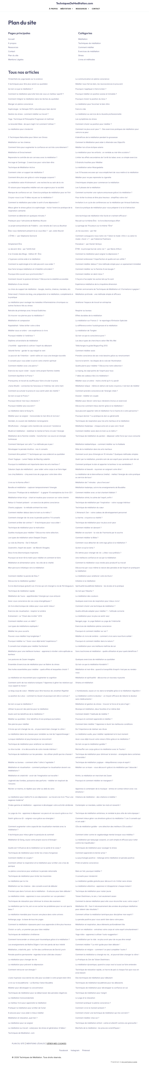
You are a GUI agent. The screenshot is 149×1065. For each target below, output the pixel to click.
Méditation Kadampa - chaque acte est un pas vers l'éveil (99, 426)
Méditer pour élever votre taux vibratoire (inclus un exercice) (101, 401)
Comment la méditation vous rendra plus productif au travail (100, 563)
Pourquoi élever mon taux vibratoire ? (24, 401)
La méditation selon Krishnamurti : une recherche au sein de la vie (36, 182)
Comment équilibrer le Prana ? (21, 376)
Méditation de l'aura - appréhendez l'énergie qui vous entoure (34, 596)
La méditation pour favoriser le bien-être (92, 104)
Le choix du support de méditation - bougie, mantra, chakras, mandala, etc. (39, 289)
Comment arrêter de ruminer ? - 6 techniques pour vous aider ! (34, 523)
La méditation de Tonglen (86, 330)
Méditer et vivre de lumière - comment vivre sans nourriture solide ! (103, 636)
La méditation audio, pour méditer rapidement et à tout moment (101, 734)
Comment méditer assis (85, 351)
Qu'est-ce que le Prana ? (18, 396)
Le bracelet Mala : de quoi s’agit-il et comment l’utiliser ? (31, 124)
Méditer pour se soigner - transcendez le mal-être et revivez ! (34, 416)
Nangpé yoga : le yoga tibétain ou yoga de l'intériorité (97, 621)
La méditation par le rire (18, 881)
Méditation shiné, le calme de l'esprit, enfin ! (93, 497)
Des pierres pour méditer (18, 724)
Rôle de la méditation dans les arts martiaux (93, 449)
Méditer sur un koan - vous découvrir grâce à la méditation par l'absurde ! (106, 767)
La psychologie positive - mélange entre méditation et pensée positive (104, 858)
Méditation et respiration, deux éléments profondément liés (100, 924)
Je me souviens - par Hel (85, 231)
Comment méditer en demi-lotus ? (89, 274)
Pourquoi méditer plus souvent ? (21, 406)
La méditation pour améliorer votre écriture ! (94, 576)
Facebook (63, 1050)
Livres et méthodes (86, 59)
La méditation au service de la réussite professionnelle (98, 114)
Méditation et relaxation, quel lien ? (22, 1018)
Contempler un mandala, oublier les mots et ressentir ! (98, 805)
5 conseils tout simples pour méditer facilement (28, 646)
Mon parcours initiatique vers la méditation (26, 568)
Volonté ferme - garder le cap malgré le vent (26, 351)
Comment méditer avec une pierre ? (23, 366)
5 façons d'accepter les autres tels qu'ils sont (94, 279)
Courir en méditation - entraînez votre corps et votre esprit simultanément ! (106, 929)
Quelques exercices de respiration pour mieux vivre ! (97, 601)
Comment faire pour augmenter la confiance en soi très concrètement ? (38, 147)
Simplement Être (15, 244)
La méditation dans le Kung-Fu (21, 411)
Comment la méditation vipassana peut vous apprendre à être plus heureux (39, 924)
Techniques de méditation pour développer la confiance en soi (101, 988)
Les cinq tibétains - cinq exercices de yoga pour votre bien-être (35, 474)
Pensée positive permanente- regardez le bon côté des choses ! (35, 954)
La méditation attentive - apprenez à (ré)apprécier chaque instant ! (103, 886)
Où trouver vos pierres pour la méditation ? (26, 315)
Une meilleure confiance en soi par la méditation (95, 558)
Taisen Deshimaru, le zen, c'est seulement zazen (95, 896)
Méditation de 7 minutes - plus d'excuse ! (92, 482)
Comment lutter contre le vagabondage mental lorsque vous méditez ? (104, 835)
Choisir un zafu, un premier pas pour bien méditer (29, 929)
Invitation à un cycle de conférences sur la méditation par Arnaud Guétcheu (107, 202)
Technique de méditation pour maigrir (91, 993)
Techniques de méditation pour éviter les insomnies (29, 876)
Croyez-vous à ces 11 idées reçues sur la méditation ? (30, 197)
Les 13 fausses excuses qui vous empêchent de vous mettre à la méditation (107, 172)
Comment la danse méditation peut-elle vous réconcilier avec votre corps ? (107, 901)
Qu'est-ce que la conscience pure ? (90, 336)
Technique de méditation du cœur (89, 507)
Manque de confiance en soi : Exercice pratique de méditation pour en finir (39, 192)
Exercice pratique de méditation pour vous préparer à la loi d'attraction (105, 207)
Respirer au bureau (83, 310)
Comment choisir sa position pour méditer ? (93, 124)
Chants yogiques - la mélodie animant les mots (27, 507)
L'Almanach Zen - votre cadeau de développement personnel (101, 512)
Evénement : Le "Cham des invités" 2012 (25, 616)
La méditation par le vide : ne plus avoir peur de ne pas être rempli (103, 939)
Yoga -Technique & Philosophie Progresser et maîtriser (31, 119)
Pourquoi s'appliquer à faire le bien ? (90, 89)
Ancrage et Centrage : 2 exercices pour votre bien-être (31, 162)
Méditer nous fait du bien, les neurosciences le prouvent (99, 84)
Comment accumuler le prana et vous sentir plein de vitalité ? (33, 391)
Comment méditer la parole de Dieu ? (23, 576)
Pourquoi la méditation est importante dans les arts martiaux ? (34, 464)
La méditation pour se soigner (20, 1023)
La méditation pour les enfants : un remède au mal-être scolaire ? (102, 152)
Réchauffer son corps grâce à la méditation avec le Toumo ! (100, 749)
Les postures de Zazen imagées (21, 659)
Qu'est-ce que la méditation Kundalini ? (91, 664)
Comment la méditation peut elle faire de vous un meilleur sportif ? (36, 94)
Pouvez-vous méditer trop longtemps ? (24, 636)
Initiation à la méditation (85, 581)
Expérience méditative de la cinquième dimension (96, 284)
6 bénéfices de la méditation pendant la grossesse (96, 137)
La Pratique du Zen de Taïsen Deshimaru (92, 959)
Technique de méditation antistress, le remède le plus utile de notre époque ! (107, 813)
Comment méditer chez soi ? (87, 1018)
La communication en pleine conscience (92, 79)
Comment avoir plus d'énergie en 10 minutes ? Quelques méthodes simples (106, 454)
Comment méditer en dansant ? (88, 528)
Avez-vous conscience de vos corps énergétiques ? (30, 601)
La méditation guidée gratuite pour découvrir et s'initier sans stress (103, 881)
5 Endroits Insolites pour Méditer (89, 162)
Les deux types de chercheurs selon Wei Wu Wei (95, 341)
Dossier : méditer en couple (86, 396)
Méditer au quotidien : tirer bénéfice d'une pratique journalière (34, 719)
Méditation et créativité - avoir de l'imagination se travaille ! (33, 775)
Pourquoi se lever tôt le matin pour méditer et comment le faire (34, 558)
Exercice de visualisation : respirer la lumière (27, 611)
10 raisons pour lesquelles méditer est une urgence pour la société (36, 187)
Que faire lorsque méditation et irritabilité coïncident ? (31, 269)
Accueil (11, 39)
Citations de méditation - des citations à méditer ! (96, 797)
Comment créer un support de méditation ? (26, 172)
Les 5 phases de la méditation (87, 187)
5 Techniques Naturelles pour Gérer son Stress (27, 137)
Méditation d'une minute (18, 284)
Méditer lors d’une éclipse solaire (89, 147)
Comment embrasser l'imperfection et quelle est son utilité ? (100, 259)
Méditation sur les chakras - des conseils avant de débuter (32, 886)
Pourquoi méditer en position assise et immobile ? (96, 94)
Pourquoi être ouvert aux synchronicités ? (25, 274)
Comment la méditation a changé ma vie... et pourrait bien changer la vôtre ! (107, 954)
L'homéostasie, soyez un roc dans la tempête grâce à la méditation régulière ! (107, 691)
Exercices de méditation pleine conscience (93, 626)
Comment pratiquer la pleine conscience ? (93, 1003)
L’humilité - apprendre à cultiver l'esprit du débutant (30, 346)
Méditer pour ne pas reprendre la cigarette (93, 177)
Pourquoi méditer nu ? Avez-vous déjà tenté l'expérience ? (32, 641)
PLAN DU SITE (18, 1043)
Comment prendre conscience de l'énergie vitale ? (96, 391)
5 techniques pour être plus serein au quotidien (28, 84)
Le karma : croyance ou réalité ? (88, 518)
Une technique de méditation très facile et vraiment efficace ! (101, 216)
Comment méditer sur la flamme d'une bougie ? (95, 269)
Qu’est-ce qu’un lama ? (85, 548)
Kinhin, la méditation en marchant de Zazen (93, 775)
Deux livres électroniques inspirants (23, 553)
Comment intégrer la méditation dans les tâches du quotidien (33, 99)
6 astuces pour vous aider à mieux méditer (26, 1013)
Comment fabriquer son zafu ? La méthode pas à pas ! (30, 444)
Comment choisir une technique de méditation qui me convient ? (102, 1013)
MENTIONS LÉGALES (35, 1043)
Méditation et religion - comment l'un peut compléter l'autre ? (101, 949)
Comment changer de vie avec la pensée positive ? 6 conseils (34, 518)
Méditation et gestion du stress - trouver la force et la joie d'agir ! (102, 704)
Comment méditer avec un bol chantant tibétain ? (96, 492)
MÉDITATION (65, 9)
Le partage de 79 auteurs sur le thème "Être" (94, 226)
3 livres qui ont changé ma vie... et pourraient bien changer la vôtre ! (36, 729)
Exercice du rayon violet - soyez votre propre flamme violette (34, 371)
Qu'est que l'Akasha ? (84, 591)
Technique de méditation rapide (21, 591)
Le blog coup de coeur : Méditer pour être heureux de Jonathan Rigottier (38, 691)
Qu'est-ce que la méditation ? (20, 89)
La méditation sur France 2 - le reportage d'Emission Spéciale (101, 320)
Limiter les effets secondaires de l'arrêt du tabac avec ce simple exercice (106, 157)
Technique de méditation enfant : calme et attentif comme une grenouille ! (106, 1023)
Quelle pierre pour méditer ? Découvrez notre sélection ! (99, 366)
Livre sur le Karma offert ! (19, 482)
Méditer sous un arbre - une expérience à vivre (28, 330)
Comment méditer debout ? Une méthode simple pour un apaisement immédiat (108, 264)
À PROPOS (53, 9)
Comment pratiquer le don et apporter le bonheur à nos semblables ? (104, 464)
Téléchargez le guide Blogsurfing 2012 (91, 346)
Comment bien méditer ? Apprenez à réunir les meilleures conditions (104, 724)
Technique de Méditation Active (21, 167)
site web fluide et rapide (129, 1062)
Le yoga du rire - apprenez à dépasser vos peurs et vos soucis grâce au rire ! (40, 813)
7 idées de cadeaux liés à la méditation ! (92, 376)
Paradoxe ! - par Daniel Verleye (88, 244)
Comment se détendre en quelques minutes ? (27, 216)
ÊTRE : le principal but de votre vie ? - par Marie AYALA (98, 249)
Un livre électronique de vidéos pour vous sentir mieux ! (31, 606)
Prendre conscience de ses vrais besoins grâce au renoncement (102, 356)
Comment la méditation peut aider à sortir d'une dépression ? (33, 202)
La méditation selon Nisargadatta (89, 167)
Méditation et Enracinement (19, 152)
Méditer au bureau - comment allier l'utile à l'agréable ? (31, 762)
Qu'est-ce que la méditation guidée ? (90, 744)
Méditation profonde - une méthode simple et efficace (98, 294)
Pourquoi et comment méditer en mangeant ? (94, 780)
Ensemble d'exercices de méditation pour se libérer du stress (33, 664)
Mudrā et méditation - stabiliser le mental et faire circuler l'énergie (36, 431)
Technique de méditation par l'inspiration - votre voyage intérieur (102, 502)
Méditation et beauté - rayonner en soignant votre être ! (98, 469)
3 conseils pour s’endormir (86, 876)
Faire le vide (80, 109)
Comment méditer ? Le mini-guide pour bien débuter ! (97, 944)
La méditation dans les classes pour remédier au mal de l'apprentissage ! (38, 734)
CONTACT (96, 9)
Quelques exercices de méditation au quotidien (95, 659)
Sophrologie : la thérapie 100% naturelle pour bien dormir (32, 109)
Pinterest (86, 1050)
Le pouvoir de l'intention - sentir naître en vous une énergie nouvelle (37, 356)
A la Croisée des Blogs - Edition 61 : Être (24, 254)
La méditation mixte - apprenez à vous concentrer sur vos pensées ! (36, 896)
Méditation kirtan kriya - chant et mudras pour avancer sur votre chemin (38, 497)
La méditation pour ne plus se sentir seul (92, 616)
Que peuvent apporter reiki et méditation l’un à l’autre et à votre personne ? (106, 411)
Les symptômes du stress (86, 119)
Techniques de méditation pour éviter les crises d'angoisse (33, 853)
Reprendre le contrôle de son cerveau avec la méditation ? (32, 157)
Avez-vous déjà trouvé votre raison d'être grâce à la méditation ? (102, 739)
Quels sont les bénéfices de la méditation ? (26, 714)
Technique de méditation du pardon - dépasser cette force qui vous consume (107, 436)
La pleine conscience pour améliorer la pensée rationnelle (32, 871)
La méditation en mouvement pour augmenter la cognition (32, 678)
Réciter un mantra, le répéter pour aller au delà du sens (31, 789)
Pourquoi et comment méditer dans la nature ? (94, 641)
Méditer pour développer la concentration (25, 988)
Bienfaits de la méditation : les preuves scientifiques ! (97, 1028)
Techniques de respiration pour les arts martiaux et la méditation (102, 421)
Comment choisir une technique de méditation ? (95, 606)
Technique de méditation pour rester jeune (93, 891)
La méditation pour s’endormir (20, 129)
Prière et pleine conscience (86, 863)
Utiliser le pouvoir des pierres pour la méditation (28, 709)
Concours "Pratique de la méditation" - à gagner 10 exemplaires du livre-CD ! (40, 492)
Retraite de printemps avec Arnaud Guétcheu (27, 310)
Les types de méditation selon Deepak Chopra (27, 538)
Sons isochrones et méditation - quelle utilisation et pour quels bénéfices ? (106, 651)
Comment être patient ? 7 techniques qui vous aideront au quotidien (36, 454)
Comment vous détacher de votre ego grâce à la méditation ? (101, 543)
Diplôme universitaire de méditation (23, 341)
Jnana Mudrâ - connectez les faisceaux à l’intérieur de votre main (36, 386)
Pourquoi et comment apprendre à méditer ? (93, 719)
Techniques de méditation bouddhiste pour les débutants (99, 983)
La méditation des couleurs (86, 596)
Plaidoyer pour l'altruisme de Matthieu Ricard (27, 221)
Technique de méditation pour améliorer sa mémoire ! (30, 744)
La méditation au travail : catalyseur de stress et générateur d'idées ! (37, 1028)
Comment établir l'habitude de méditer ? (92, 714)
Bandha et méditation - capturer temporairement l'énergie (32, 487)
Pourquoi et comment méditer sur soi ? (91, 631)
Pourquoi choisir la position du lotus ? (91, 99)
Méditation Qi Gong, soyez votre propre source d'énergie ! (32, 840)
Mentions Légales (15, 59)
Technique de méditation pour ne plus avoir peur (95, 523)
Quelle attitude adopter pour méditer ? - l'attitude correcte (99, 611)
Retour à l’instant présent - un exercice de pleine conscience (33, 502)
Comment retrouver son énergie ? (22, 970)
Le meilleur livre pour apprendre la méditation (27, 1003)
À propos (12, 43)
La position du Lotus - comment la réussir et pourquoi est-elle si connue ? (39, 696)
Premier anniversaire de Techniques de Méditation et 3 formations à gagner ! (107, 289)
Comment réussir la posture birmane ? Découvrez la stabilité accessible (38, 279)
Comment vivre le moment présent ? (90, 1008)
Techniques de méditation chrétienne (23, 934)
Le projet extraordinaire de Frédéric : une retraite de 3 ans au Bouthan (37, 226)
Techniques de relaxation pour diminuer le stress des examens (34, 901)
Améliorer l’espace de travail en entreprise (93, 302)
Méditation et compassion (19, 320)
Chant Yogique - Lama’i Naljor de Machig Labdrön (29, 459)
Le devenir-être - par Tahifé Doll (21, 249)
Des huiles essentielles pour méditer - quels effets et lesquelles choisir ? (38, 669)
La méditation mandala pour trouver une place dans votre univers (35, 914)
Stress (81, 55)
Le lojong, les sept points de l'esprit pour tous (94, 371)
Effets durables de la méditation (88, 315)
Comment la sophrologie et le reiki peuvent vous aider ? (31, 264)
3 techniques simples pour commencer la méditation (97, 182)
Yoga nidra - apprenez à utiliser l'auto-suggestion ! (96, 934)
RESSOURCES (81, 9)
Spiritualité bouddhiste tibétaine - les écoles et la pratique (99, 586)
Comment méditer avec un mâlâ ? (22, 621)
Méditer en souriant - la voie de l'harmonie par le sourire (99, 533)
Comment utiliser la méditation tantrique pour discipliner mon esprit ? (104, 914)
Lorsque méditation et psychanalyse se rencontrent (29, 739)
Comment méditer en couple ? (20, 858)
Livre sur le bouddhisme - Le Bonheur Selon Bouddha (30, 983)
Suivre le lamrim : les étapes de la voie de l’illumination (98, 361)
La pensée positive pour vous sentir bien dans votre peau (99, 919)
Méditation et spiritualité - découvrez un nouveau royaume (100, 678)
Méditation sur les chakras (19, 142)
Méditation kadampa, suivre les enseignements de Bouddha (100, 487)
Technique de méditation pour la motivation (26, 528)
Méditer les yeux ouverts (18, 631)
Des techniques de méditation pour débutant (94, 978)
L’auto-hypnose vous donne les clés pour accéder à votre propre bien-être (39, 978)
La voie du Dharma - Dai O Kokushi (22, 543)
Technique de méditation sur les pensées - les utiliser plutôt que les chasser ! (40, 754)
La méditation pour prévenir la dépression (25, 964)
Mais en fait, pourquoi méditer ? (88, 871)
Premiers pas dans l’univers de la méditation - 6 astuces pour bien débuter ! (39, 891)
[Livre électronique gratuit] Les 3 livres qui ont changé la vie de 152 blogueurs (41, 586)
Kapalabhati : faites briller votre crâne (24, 325)
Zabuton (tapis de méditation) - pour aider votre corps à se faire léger (37, 469)
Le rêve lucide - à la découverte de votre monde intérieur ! (32, 749)
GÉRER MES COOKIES (56, 1043)
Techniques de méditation (89, 43)
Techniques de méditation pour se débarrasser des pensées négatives (37, 993)
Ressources (13, 47)
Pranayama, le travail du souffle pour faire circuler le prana (33, 381)
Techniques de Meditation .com (21, 1033)
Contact (11, 51)
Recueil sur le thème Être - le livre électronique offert (97, 221)
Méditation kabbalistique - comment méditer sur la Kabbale (100, 444)
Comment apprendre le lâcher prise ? (91, 853)
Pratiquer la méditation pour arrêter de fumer (27, 1008)
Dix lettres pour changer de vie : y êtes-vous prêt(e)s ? (98, 553)
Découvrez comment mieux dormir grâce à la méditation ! (99, 406)
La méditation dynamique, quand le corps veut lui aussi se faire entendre (105, 964)
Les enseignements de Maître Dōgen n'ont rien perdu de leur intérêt (36, 944)
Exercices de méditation (88, 51)
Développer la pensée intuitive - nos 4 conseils (28, 449)
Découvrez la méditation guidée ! (22, 581)
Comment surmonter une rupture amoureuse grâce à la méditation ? (103, 192)
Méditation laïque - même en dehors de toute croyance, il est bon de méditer (107, 386)
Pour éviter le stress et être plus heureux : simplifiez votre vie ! (101, 197)
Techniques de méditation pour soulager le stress (96, 848)
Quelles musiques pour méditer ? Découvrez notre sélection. (33, 533)
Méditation (82, 39)
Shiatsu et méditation (84, 683)
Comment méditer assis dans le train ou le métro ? (96, 431)
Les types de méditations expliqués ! (23, 626)
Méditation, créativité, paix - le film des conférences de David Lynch (37, 949)
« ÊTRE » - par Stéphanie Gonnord (22, 236)
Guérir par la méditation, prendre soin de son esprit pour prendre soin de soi (107, 459)
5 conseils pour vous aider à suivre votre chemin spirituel (32, 361)
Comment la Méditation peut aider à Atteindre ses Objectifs (100, 142)
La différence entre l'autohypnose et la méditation (96, 325)
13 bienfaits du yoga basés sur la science (25, 79)
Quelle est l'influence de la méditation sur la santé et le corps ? (34, 848)
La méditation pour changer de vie (22, 959)
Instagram (75, 1050)
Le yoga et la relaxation (85, 998)
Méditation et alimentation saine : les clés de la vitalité (31, 563)
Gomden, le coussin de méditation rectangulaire (28, 421)
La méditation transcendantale (21, 998)
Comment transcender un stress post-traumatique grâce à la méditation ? (39, 939)
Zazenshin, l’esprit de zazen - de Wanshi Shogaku (29, 548)
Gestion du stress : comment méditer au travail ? (28, 114)
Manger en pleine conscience (20, 104)
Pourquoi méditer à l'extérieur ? (21, 336)
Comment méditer (86, 47)
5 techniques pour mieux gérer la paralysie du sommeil (31, 835)
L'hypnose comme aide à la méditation (24, 259)
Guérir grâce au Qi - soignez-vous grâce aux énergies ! (31, 818)
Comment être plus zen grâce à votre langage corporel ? (31, 177)
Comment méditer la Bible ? (86, 538)
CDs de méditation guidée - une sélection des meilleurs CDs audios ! (104, 826)
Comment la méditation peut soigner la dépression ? (97, 254)
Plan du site (13, 55)
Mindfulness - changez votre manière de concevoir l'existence (34, 426)
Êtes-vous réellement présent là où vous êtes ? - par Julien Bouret (36, 231)
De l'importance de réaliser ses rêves (91, 729)
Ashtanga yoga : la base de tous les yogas (25, 919)
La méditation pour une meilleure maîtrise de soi (95, 646)
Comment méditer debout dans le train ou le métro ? (29, 512)
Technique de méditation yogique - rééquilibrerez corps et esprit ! (102, 762)
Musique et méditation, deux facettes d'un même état (97, 709)
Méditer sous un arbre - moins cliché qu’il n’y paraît (97, 381)
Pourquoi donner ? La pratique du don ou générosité (97, 416)
